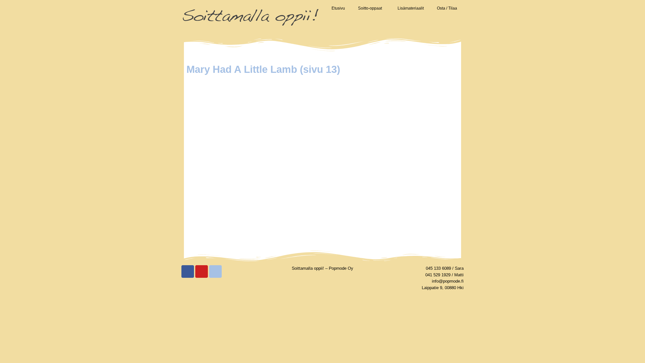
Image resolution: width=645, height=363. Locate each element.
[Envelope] (215, 271)
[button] (371, 8)
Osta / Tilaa (447, 8)
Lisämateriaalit (411, 8)
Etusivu (338, 8)
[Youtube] (201, 271)
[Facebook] (187, 271)
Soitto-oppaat (370, 8)
